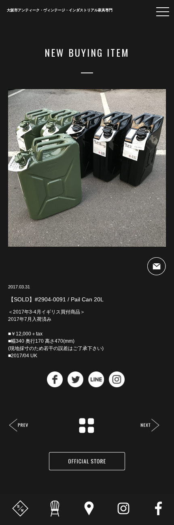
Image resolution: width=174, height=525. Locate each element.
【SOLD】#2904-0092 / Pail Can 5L (150, 426)
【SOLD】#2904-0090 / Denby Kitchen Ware (19, 426)
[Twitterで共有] (75, 385)
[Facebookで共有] (55, 385)
